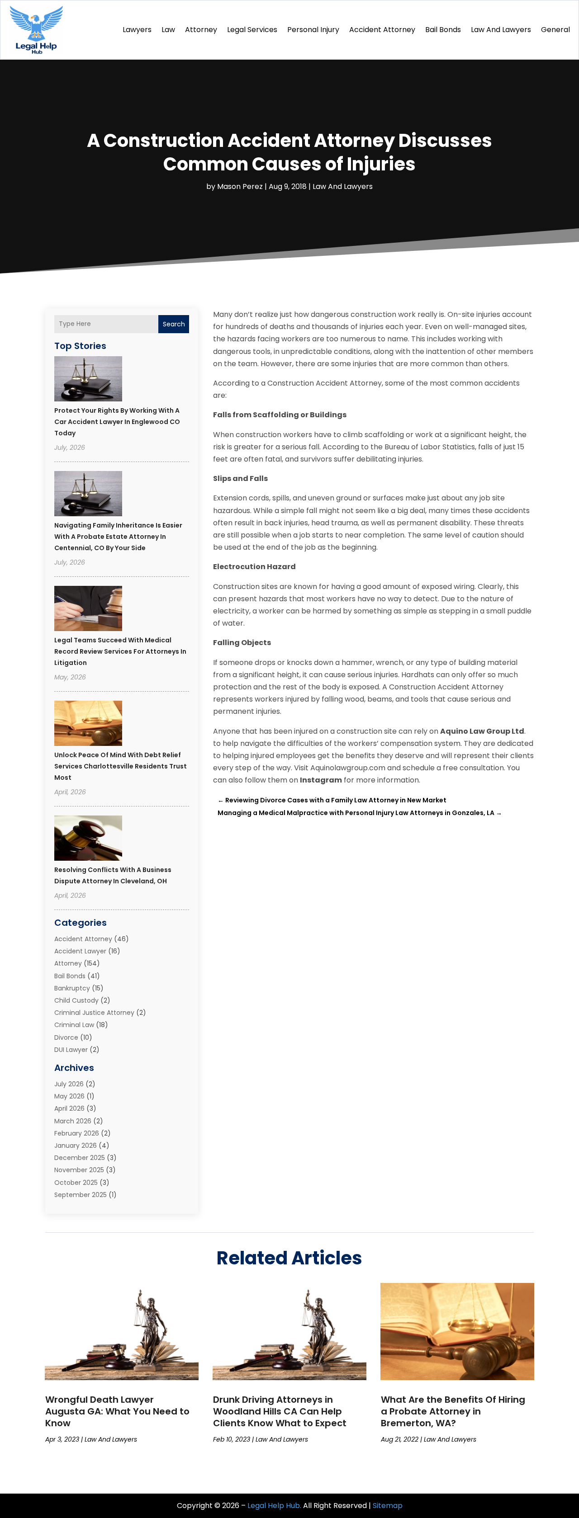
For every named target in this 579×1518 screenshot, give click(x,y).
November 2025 (79, 1169)
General (555, 29)
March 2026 (72, 1121)
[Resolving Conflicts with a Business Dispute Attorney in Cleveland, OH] (88, 839)
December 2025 (79, 1157)
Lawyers (137, 29)
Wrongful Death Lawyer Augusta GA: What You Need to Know (117, 1411)
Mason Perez (240, 186)
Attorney (201, 29)
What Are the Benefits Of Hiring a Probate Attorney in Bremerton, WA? (453, 1411)
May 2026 (69, 1096)
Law (168, 29)
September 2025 (80, 1194)
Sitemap (388, 1505)
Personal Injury (313, 29)
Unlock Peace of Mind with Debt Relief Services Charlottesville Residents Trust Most (120, 766)
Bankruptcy (72, 988)
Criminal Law (74, 1024)
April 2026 (69, 1108)
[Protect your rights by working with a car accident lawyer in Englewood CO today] (88, 380)
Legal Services (252, 29)
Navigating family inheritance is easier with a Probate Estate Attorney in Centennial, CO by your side (118, 536)
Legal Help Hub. (274, 1505)
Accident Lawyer (80, 951)
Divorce (66, 1037)
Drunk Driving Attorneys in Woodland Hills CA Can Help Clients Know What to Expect (279, 1411)
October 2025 (76, 1182)
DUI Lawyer (71, 1049)
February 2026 (76, 1133)
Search (174, 324)
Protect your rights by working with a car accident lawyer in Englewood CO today (117, 422)
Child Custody (76, 1000)
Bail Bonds (443, 29)
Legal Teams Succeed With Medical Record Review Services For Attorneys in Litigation (120, 651)
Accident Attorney (382, 29)
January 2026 (75, 1145)
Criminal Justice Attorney (94, 1012)
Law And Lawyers (501, 29)
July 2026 (69, 1084)
